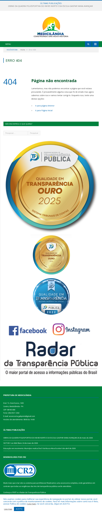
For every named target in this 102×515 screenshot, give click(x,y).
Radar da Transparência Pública (33, 492)
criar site (19, 483)
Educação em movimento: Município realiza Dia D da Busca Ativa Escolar (32, 448)
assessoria (65, 483)
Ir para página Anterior (44, 105)
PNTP (14, 492)
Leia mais (31, 504)
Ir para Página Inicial (43, 110)
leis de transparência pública (45, 486)
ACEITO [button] (19, 509)
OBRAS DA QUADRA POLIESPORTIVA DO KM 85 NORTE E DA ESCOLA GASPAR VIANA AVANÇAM (40, 438)
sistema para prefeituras (36, 483)
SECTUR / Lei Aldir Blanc (50, 6)
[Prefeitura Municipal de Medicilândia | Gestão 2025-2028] (51, 26)
